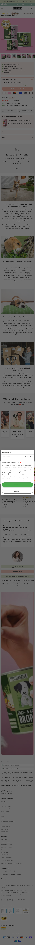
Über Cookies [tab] (29, 456)
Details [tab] (18, 456)
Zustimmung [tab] (6, 456)
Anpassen (16, 491)
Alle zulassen (17, 484)
